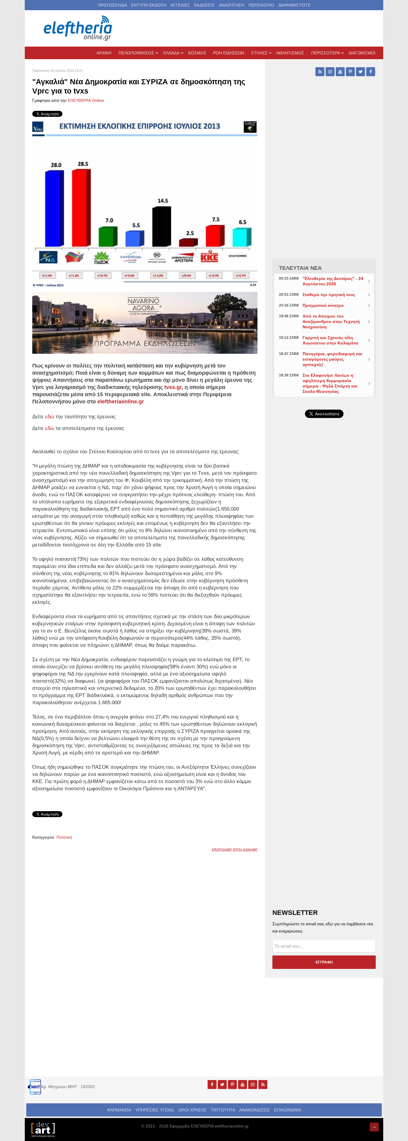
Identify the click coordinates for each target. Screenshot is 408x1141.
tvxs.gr (173, 387)
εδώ (49, 428)
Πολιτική (64, 837)
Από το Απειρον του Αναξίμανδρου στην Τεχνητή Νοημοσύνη (331, 321)
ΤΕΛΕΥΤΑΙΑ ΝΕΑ (300, 268)
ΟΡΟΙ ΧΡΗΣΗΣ (192, 1110)
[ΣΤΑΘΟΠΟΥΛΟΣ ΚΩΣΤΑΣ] (42, 1129)
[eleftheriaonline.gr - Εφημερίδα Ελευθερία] (78, 28)
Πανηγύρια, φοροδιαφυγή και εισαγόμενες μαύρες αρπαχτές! (332, 359)
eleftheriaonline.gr (120, 402)
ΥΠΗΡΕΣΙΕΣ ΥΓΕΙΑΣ (154, 1110)
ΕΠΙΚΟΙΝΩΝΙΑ (287, 1110)
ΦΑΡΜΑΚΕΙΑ (119, 1110)
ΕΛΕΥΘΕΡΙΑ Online (86, 100)
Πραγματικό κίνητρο (323, 305)
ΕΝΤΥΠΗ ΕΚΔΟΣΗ (148, 5)
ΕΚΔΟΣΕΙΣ (204, 5)
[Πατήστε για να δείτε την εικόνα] (144, 204)
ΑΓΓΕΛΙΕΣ (180, 5)
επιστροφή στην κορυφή (234, 849)
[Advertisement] (324, 565)
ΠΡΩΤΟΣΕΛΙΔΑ (112, 5)
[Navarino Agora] (144, 322)
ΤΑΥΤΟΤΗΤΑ (223, 1110)
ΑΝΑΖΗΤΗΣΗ (231, 5)
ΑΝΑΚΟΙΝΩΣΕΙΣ (254, 1110)
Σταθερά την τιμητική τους (329, 294)
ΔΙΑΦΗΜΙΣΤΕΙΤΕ (294, 5)
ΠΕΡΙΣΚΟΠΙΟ (261, 5)
